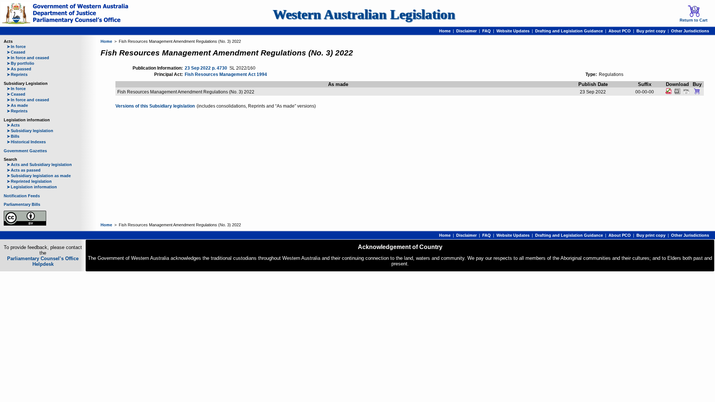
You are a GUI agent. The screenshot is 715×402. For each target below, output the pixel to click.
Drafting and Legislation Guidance (569, 31)
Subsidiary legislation (30, 130)
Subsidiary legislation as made (39, 175)
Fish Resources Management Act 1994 (226, 74)
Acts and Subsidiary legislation (39, 164)
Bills (13, 136)
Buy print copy (650, 31)
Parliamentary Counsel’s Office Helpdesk (43, 261)
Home (445, 31)
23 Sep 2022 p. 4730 (206, 68)
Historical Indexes (26, 142)
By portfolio (20, 63)
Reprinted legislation (29, 181)
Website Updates (513, 31)
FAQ (486, 31)
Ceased (16, 52)
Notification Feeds (22, 196)
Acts (13, 125)
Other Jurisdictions (690, 31)
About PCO (619, 31)
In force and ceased (28, 57)
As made (17, 105)
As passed (19, 69)
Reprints (17, 74)
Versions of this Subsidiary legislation (155, 106)
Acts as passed (24, 170)
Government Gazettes (25, 151)
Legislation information (32, 187)
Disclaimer (466, 31)
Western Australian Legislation (364, 14)
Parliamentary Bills (22, 204)
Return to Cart (694, 20)
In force (16, 46)
